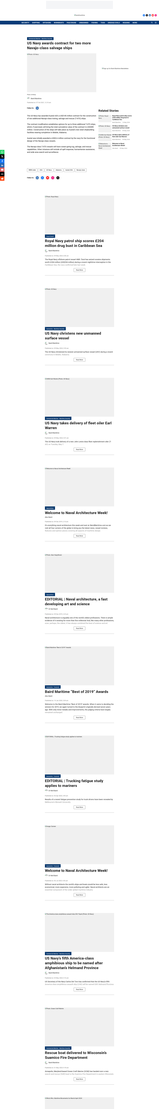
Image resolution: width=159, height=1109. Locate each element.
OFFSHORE (47, 23)
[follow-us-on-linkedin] (37, 108)
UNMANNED (83, 23)
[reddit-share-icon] (2, 179)
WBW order (32, 170)
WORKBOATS (59, 23)
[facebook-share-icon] (2, 162)
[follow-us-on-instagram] (53, 178)
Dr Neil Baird (53, 609)
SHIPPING (36, 23)
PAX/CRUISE (71, 23)
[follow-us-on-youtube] (47, 178)
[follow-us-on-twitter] (58, 178)
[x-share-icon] (2, 157)
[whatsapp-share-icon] (2, 153)
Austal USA (69, 170)
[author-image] (28, 98)
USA (41, 170)
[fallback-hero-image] (105, 118)
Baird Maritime (36, 98)
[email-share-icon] (2, 171)
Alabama (59, 170)
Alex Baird (48, 517)
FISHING (94, 23)
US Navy (49, 170)
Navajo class (81, 170)
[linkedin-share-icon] (2, 166)
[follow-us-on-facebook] (42, 178)
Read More (79, 270)
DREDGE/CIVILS (114, 23)
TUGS (103, 23)
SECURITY (25, 23)
